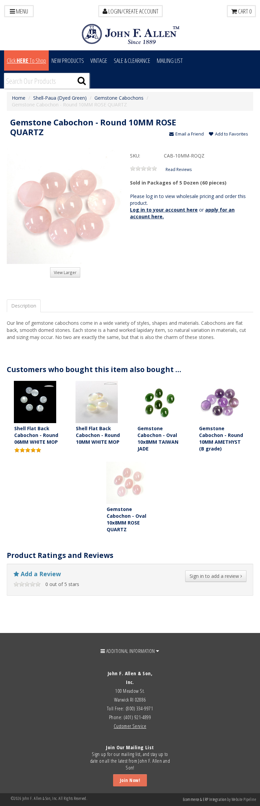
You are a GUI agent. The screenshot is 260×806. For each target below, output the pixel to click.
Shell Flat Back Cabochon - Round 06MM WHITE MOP (36, 435)
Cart (244, 11)
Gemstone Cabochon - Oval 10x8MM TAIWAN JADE (157, 438)
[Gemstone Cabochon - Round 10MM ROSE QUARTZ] (65, 205)
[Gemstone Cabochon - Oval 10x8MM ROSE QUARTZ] (127, 482)
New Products (67, 60)
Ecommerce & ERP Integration (204, 799)
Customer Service (130, 726)
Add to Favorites (231, 134)
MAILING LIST (170, 60)
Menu (21, 11)
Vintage (98, 60)
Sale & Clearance (132, 60)
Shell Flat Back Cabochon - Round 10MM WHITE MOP (98, 435)
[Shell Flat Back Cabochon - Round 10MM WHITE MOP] (96, 401)
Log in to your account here (164, 209)
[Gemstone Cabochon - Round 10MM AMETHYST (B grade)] (220, 401)
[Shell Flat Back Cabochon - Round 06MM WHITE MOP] (35, 401)
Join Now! (130, 780)
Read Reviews (179, 169)
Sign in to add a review (215, 576)
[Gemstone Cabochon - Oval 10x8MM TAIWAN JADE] (158, 401)
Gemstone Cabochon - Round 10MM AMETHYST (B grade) (221, 438)
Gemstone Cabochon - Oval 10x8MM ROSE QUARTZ (126, 519)
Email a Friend (189, 134)
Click (26, 60)
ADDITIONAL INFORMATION (130, 651)
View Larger (65, 272)
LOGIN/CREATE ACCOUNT (132, 11)
